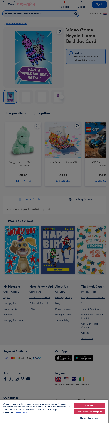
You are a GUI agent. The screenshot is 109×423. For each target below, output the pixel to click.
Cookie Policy (21, 412)
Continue (89, 405)
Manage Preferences (89, 418)
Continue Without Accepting (89, 412)
